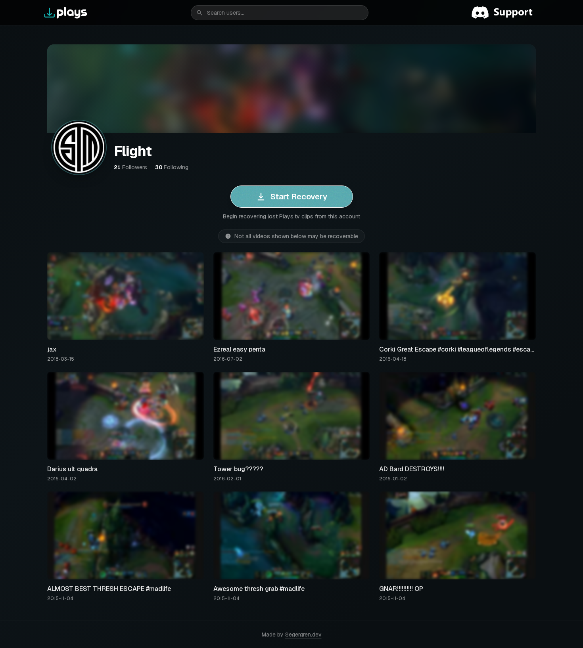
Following (171, 167)
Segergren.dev (303, 634)
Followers (130, 167)
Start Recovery (298, 196)
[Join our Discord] (505, 12)
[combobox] (279, 12)
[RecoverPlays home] (66, 12)
